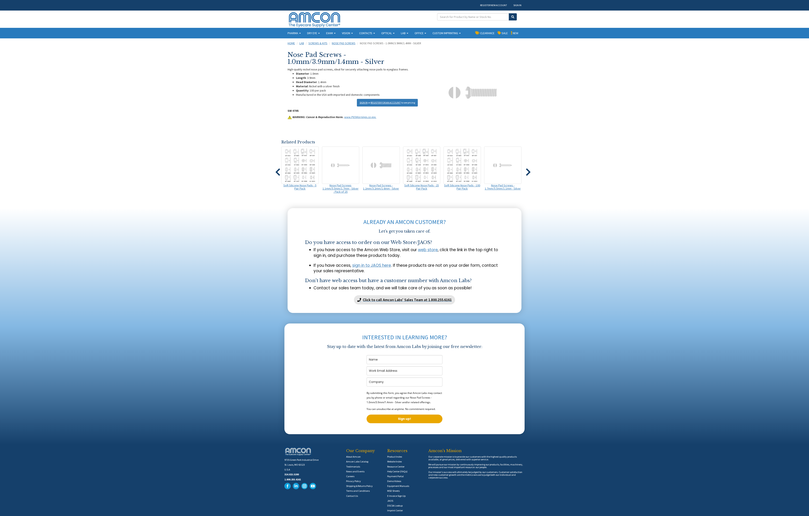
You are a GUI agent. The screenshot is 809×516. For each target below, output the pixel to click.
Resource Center (395, 466)
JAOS (390, 500)
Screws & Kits (317, 43)
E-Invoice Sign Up (396, 495)
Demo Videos (394, 481)
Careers (350, 476)
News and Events (355, 471)
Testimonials (353, 466)
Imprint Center (395, 510)
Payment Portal (395, 476)
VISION (346, 33)
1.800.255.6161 (292, 479)
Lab (301, 43)
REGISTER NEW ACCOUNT (493, 5)
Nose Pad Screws (343, 43)
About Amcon (353, 456)
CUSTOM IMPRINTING (446, 33)
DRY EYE (312, 33)
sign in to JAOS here (371, 265)
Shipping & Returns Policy (359, 486)
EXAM (330, 33)
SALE (504, 33)
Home (291, 43)
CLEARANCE (487, 33)
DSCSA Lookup (395, 505)
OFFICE (419, 33)
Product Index (394, 456)
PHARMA (293, 33)
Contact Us (352, 495)
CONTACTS (366, 33)
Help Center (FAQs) (397, 471)
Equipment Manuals (398, 486)
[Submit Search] (513, 16)
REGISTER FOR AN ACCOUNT (386, 102)
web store (428, 250)
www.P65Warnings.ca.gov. (360, 117)
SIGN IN (517, 5)
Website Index (394, 461)
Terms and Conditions (358, 490)
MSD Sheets (393, 490)
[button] (278, 170)
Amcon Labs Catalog (357, 461)
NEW (515, 33)
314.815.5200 (291, 474)
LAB (403, 33)
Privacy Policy (353, 481)
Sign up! (404, 419)
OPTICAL (386, 33)
